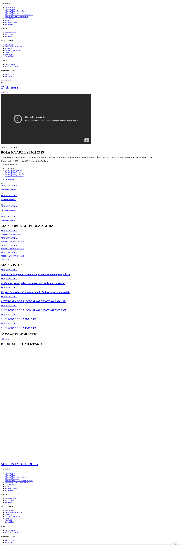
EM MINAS (9, 20)
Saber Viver (9, 52)
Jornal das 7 (9, 24)
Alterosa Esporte (10, 33)
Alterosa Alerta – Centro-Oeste (15, 11)
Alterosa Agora (10, 7)
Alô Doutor (9, 45)
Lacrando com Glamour (13, 50)
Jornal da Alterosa (11, 22)
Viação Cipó (9, 54)
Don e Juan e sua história (13, 46)
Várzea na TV (10, 36)
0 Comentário (9, 180)
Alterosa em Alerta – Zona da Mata (16, 17)
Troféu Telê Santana (11, 66)
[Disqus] (91, 376)
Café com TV (9, 19)
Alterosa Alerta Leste (12, 13)
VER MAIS (5, 259)
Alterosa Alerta (10, 9)
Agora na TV (9, 74)
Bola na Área (9, 34)
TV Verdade (9, 76)
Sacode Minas (9, 56)
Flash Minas (9, 48)
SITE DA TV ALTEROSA (19, 464)
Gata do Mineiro (10, 64)
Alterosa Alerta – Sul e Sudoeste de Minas (19, 15)
